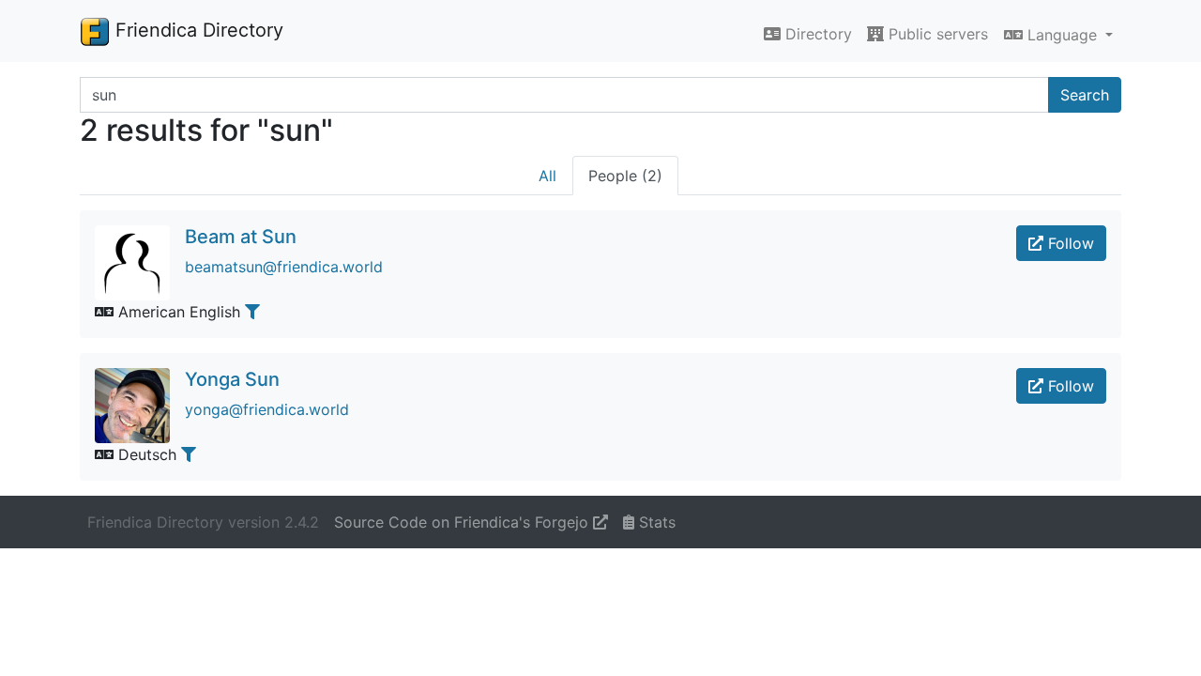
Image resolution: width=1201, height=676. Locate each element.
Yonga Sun (232, 379)
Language (1062, 34)
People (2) (625, 175)
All (547, 175)
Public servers (936, 33)
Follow (1068, 243)
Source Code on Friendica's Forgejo (463, 522)
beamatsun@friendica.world (284, 266)
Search (1084, 94)
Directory (816, 33)
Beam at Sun (240, 236)
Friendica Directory (196, 30)
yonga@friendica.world (267, 409)
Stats (655, 522)
